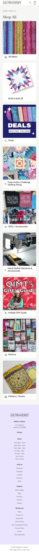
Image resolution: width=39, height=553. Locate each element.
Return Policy (19, 521)
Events (19, 531)
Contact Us (19, 515)
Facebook (19, 468)
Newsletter (19, 518)
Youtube (19, 475)
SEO (19, 549)
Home (5, 11)
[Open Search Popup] (30, 2)
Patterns (19, 500)
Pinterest (19, 478)
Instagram (19, 471)
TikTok (19, 481)
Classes (19, 503)
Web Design (13, 549)
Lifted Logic (26, 549)
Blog (19, 493)
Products (19, 496)
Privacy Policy (19, 528)
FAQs (19, 512)
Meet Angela (19, 490)
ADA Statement (19, 534)
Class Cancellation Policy (19, 525)
